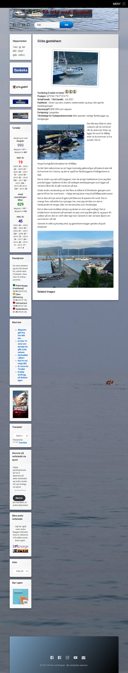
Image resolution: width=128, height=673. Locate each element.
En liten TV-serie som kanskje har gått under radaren (23, 346)
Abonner (19, 498)
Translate (23, 443)
